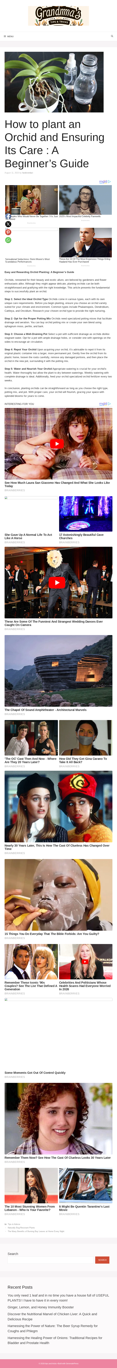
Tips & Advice (14, 1224)
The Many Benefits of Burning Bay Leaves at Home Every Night (36, 1231)
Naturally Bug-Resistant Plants (21, 1228)
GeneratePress (72, 1364)
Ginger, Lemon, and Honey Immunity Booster (41, 1307)
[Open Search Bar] (112, 36)
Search (13, 1254)
